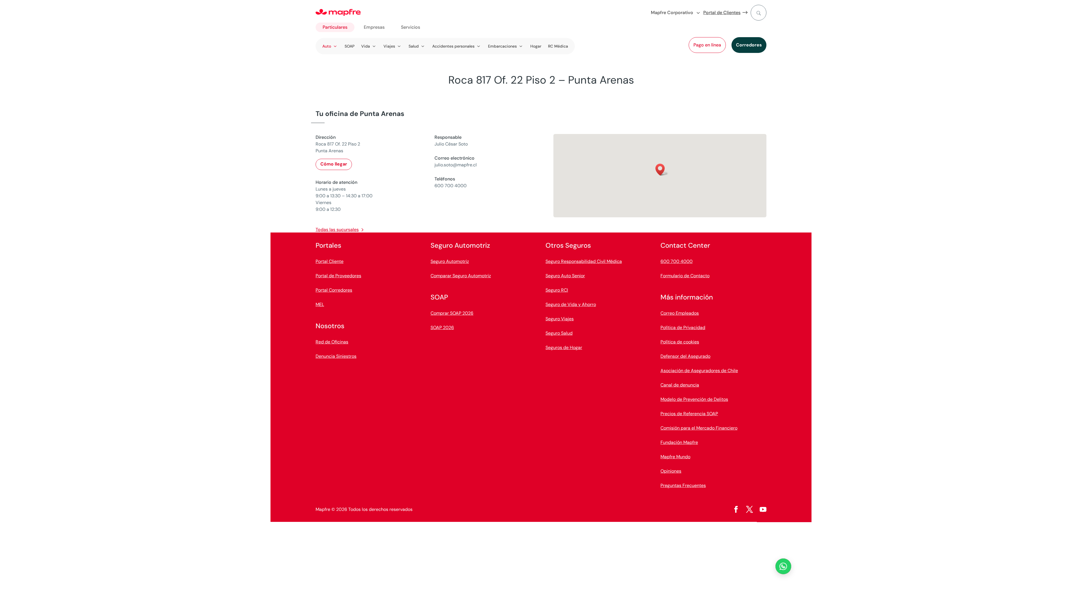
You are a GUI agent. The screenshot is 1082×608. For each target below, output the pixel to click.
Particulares (335, 27)
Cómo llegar (333, 164)
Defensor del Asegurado (685, 356)
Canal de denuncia (679, 385)
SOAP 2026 (442, 327)
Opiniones (670, 471)
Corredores (749, 45)
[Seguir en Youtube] (763, 509)
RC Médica (558, 46)
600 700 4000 (676, 261)
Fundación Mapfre (679, 442)
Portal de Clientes (721, 12)
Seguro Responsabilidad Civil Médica (584, 261)
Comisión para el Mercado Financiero (698, 428)
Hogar (535, 46)
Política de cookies (679, 342)
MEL (320, 304)
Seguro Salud (559, 333)
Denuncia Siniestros (336, 356)
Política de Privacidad (682, 327)
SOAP (349, 46)
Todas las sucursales (337, 230)
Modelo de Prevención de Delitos (694, 399)
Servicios (410, 27)
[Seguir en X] (749, 509)
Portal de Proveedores (338, 276)
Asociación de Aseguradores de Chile (699, 371)
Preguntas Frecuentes (683, 485)
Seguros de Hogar (564, 347)
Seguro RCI (557, 290)
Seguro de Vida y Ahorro (571, 304)
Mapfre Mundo (675, 457)
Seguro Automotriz (450, 261)
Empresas (374, 27)
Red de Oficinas (332, 342)
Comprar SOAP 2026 (452, 313)
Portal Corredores (334, 290)
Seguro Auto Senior (565, 276)
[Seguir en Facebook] (736, 509)
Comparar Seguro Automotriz (461, 276)
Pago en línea (707, 45)
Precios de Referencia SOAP (689, 414)
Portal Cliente (329, 261)
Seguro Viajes (560, 319)
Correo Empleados (679, 313)
